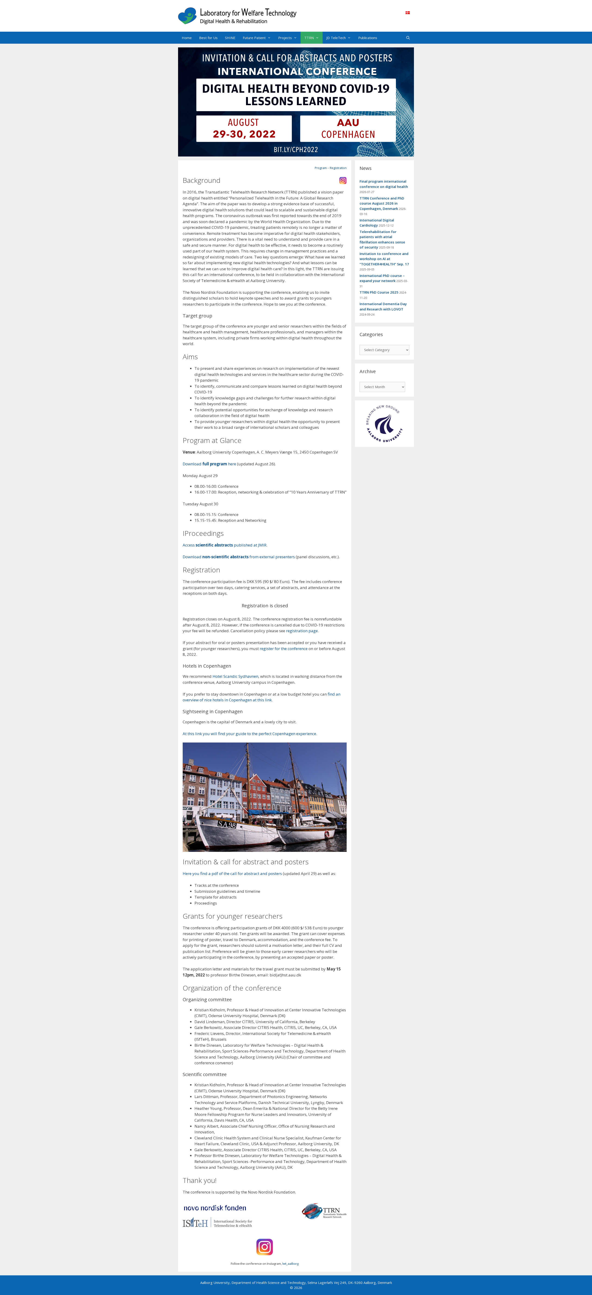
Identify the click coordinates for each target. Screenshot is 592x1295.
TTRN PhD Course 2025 (379, 292)
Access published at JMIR (224, 545)
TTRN (309, 37)
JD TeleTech (336, 37)
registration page (302, 630)
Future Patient (254, 37)
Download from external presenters (239, 556)
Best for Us (208, 37)
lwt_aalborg (290, 1263)
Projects (285, 37)
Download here (209, 463)
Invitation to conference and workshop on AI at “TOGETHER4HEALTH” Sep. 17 (384, 258)
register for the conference (284, 648)
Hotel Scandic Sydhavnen (235, 676)
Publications (367, 37)
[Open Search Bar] (408, 38)
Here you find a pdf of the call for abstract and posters (232, 873)
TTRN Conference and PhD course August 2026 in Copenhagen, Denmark (382, 203)
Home (187, 37)
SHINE (230, 37)
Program (321, 168)
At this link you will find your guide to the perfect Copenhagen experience (249, 733)
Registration (338, 168)
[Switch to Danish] (407, 12)
